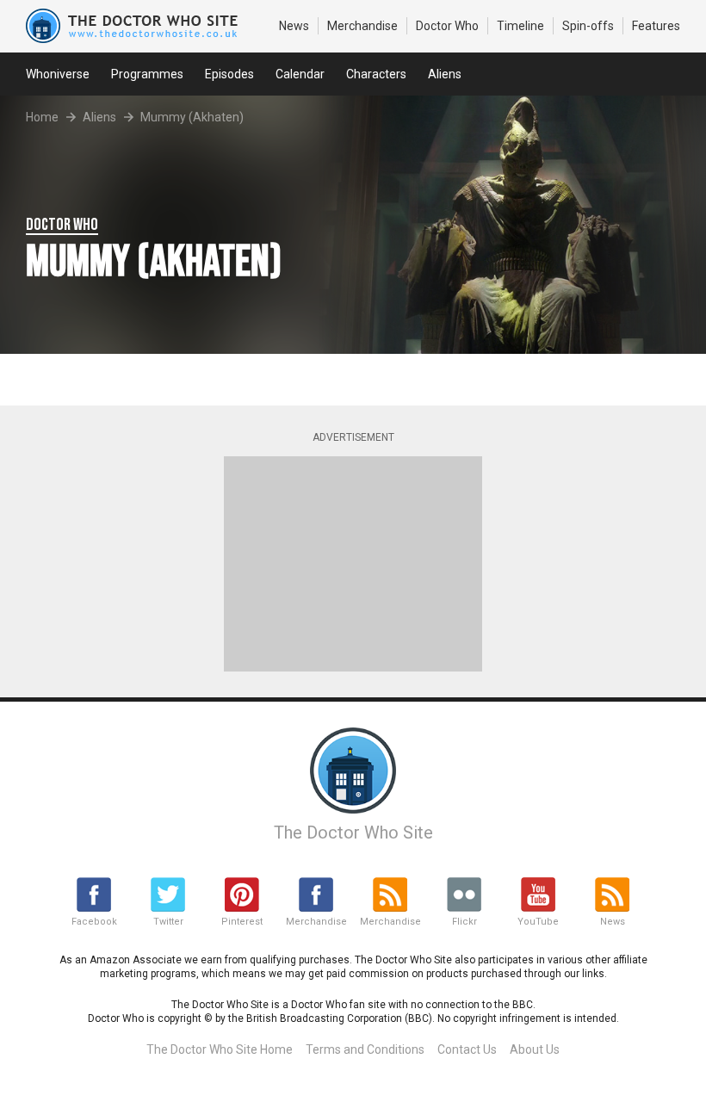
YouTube (538, 921)
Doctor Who (447, 26)
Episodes (229, 74)
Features (656, 26)
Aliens (444, 74)
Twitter (168, 921)
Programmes (147, 74)
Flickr (464, 921)
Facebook (94, 921)
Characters (376, 74)
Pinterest (242, 921)
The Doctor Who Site (353, 832)
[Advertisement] (353, 564)
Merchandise (362, 26)
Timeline (520, 26)
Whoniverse (58, 74)
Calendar (300, 74)
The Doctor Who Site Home (219, 1049)
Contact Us (467, 1049)
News (294, 26)
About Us (535, 1049)
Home (42, 117)
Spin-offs (588, 26)
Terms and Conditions (365, 1049)
